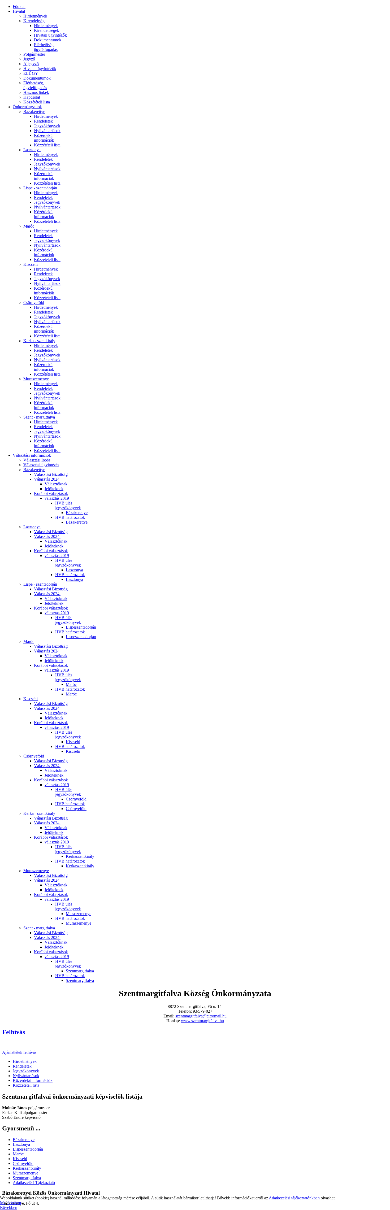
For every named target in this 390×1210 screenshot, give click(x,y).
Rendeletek (43, 121)
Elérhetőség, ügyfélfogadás (46, 47)
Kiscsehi (30, 264)
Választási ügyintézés (41, 465)
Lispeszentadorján (81, 627)
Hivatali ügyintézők (50, 35)
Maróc (28, 226)
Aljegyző (31, 64)
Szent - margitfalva (39, 417)
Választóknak (56, 484)
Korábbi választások (51, 493)
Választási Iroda (36, 460)
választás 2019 (57, 498)
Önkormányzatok (27, 107)
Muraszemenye (36, 379)
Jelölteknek (54, 488)
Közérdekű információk (44, 137)
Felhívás (13, 1032)
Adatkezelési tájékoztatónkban (294, 1198)
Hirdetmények (35, 16)
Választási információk (32, 455)
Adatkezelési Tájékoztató (34, 1182)
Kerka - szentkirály (39, 340)
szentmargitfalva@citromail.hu (201, 1016)
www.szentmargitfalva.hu (202, 1021)
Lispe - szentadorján (40, 188)
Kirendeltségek (46, 30)
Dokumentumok (47, 40)
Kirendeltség (34, 21)
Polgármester (34, 54)
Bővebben (8, 1207)
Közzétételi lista (36, 102)
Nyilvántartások (47, 130)
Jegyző (29, 59)
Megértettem (10, 1202)
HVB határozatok (70, 517)
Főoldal (19, 6)
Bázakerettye (34, 111)
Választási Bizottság (51, 474)
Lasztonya (32, 149)
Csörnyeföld (33, 302)
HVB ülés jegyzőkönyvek (68, 505)
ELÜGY (30, 73)
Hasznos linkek (36, 92)
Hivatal (19, 11)
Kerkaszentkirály (80, 856)
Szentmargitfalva (80, 971)
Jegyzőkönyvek (47, 126)
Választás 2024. (47, 479)
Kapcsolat (31, 97)
